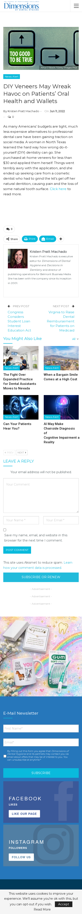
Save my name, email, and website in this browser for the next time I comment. (35, 537)
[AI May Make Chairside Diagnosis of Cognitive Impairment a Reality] (61, 407)
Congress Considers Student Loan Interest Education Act (19, 321)
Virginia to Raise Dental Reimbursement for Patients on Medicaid (60, 321)
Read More (42, 909)
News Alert (11, 76)
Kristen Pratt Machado (23, 111)
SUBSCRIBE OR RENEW (41, 577)
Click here (58, 189)
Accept (63, 904)
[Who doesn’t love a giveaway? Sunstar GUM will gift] (41, 657)
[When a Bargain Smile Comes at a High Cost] (61, 358)
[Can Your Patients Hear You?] (20, 407)
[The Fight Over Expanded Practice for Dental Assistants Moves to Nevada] (20, 358)
